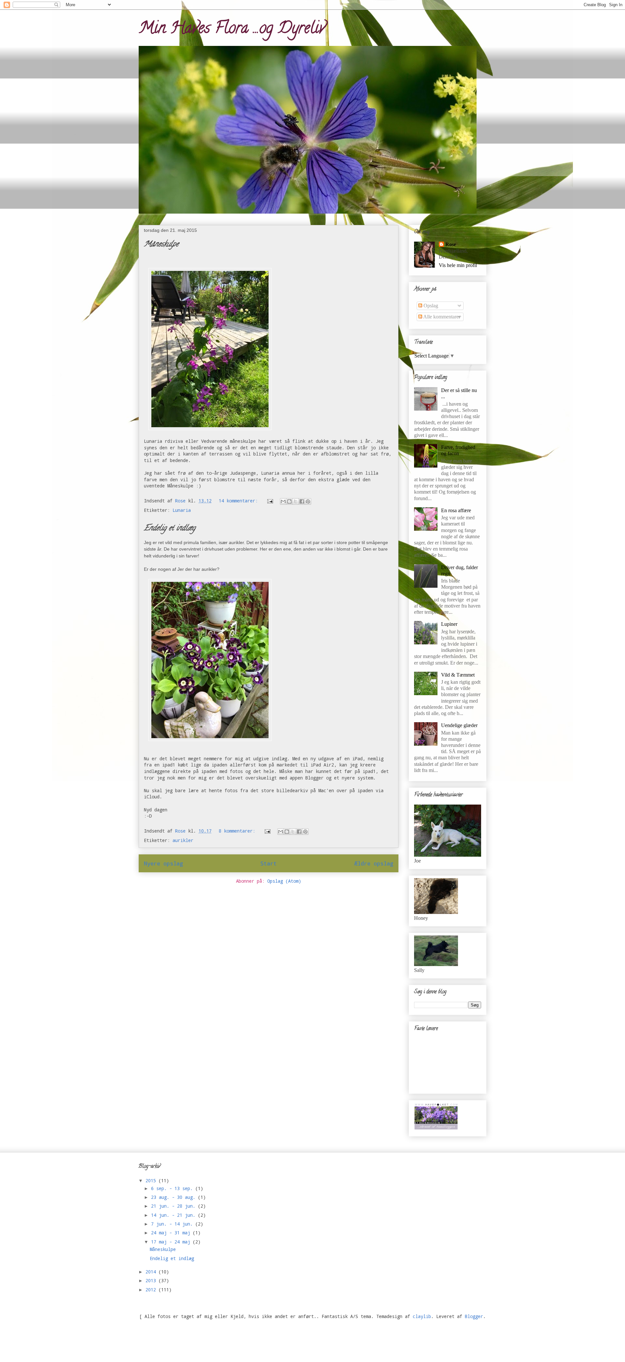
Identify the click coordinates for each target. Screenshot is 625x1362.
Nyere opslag (163, 863)
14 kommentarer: (239, 501)
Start (268, 863)
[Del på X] (295, 501)
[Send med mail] (283, 501)
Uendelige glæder (459, 725)
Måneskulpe (161, 245)
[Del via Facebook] (302, 501)
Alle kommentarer (441, 316)
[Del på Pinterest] (308, 501)
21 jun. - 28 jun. (174, 1206)
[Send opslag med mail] (270, 501)
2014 (152, 1272)
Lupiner (449, 624)
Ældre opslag (373, 863)
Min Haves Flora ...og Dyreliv (232, 29)
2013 (152, 1280)
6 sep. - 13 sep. (173, 1188)
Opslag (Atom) (284, 881)
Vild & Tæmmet (458, 675)
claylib (422, 1316)
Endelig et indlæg (169, 529)
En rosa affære (456, 510)
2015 (152, 1180)
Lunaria (182, 510)
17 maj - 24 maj (172, 1242)
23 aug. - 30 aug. (174, 1197)
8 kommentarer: (238, 831)
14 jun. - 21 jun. (174, 1215)
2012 (152, 1289)
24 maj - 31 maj (172, 1232)
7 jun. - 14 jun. (173, 1224)
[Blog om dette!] (289, 501)
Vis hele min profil (458, 265)
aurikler (183, 840)
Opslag (430, 305)
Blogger (474, 1316)
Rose (450, 244)
